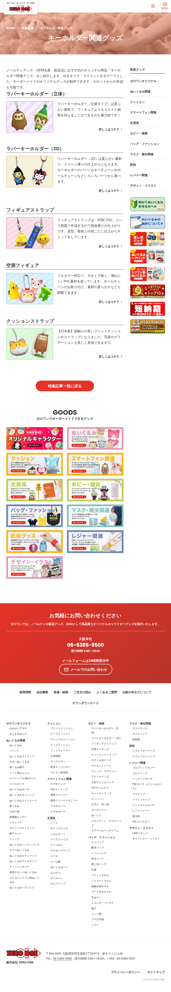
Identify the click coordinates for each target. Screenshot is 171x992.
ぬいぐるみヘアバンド (21, 887)
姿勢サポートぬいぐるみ (23, 872)
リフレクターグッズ (143, 750)
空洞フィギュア (100, 749)
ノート (54, 823)
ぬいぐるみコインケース (23, 800)
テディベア (15, 822)
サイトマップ (156, 972)
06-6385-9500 (85, 645)
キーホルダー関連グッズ (56, 28)
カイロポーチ (16, 784)
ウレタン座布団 (59, 772)
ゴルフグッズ (139, 773)
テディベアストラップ (21, 828)
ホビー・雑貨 (96, 723)
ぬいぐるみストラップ (21, 756)
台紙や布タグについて (137, 692)
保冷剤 (136, 816)
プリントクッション (61, 728)
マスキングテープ (60, 850)
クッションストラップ (103, 754)
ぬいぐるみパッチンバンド (24, 844)
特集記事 (28, 28)
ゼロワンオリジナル (18, 723)
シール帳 (55, 861)
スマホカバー (57, 806)
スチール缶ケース (101, 760)
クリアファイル (59, 839)
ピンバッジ (97, 799)
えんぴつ (55, 872)
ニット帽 (96, 914)
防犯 (132, 746)
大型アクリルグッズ (102, 782)
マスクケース (139, 728)
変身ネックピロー (60, 767)
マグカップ (138, 794)
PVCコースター (141, 821)
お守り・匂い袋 (100, 804)
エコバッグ (97, 842)
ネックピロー (57, 761)
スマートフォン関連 (59, 779)
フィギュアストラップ (103, 743)
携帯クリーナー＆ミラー (64, 800)
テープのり (56, 845)
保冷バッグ (97, 858)
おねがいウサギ (18, 728)
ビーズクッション (60, 733)
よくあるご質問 (107, 692)
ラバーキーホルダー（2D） (106, 738)
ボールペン (56, 878)
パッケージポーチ (142, 778)
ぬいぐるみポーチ (19, 789)
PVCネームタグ (99, 787)
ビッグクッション (60, 745)
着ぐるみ (14, 806)
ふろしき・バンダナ (102, 903)
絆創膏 (136, 739)
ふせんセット (57, 834)
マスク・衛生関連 (140, 723)
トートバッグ (98, 853)
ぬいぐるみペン (59, 867)
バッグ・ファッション (101, 837)
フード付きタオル (101, 891)
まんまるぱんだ (18, 733)
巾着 (93, 869)
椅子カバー (15, 833)
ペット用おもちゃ (19, 773)
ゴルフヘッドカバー (143, 767)
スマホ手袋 (97, 919)
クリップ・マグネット (103, 771)
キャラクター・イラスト (146, 838)
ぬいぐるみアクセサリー (23, 861)
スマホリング (57, 784)
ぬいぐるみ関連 (15, 740)
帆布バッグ (97, 847)
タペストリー (98, 810)
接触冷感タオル (100, 886)
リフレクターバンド (143, 756)
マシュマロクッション (62, 739)
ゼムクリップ (57, 883)
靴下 (93, 908)
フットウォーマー (60, 750)
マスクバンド (139, 733)
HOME (10, 28)
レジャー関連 (137, 763)
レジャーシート (141, 810)
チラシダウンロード (85, 703)
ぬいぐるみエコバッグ (21, 795)
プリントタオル (100, 875)
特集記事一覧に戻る (65, 385)
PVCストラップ (59, 789)
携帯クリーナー (59, 795)
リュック (14, 839)
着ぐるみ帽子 (16, 767)
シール (54, 856)
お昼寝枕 (55, 756)
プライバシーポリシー (125, 972)
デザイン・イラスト (141, 828)
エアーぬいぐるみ (19, 850)
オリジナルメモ (59, 828)
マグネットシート (101, 765)
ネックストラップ (101, 793)
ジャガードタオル (101, 881)
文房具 (51, 818)
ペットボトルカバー (143, 805)
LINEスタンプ (140, 833)
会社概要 (42, 692)
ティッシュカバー (19, 866)
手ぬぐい (96, 897)
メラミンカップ (141, 799)
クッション (54, 723)
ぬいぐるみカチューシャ (23, 855)
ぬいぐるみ (15, 745)
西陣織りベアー (18, 817)
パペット (14, 750)
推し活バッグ (98, 864)
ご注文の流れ (82, 692)
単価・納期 (61, 692)
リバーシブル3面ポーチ (22, 778)
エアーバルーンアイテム (105, 830)
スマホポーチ (57, 811)
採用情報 (25, 692)
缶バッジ (96, 815)
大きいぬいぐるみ (19, 762)
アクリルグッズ (100, 776)
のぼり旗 (14, 811)
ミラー (95, 925)
